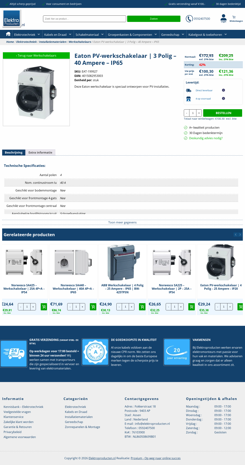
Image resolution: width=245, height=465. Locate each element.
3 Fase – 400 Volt (171, 46)
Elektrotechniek (24, 35)
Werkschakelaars (80, 42)
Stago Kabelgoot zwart (202, 46)
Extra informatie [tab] (40, 152)
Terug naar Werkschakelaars (36, 55)
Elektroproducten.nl (102, 458)
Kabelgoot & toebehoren (205, 35)
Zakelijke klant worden (19, 422)
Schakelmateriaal (87, 35)
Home (10, 42)
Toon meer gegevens (122, 222)
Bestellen (223, 113)
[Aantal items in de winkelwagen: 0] (236, 17)
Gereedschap (170, 35)
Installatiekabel (53, 46)
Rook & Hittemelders (79, 46)
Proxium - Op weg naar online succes (156, 458)
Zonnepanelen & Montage (82, 427)
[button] (236, 234)
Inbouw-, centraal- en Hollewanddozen (88, 46)
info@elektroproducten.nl (152, 424)
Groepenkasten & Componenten (130, 35)
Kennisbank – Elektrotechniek (23, 407)
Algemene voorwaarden (20, 437)
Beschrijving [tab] (13, 152)
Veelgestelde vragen (17, 412)
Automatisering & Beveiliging (31, 46)
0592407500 (202, 19)
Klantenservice (13, 417)
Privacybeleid (13, 432)
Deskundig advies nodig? (206, 138)
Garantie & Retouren (18, 427)
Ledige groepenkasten (121, 46)
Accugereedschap (172, 46)
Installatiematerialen (52, 42)
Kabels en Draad (55, 35)
